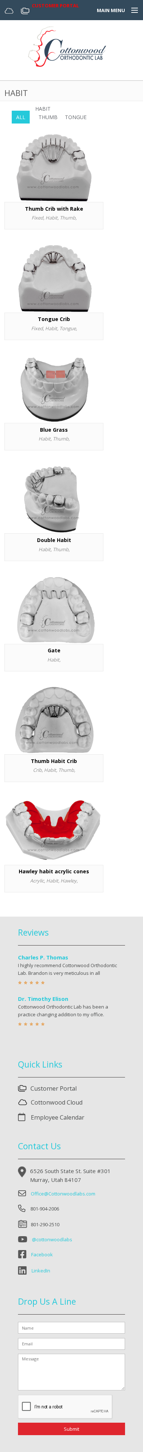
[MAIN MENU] (131, 10)
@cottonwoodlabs (52, 1239)
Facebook (42, 1254)
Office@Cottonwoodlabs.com (63, 1193)
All (20, 117)
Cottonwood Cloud (56, 1102)
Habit (43, 108)
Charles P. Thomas (43, 957)
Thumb (48, 117)
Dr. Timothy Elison (43, 998)
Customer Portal (53, 1088)
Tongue (76, 117)
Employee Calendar (56, 1117)
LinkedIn (41, 1271)
